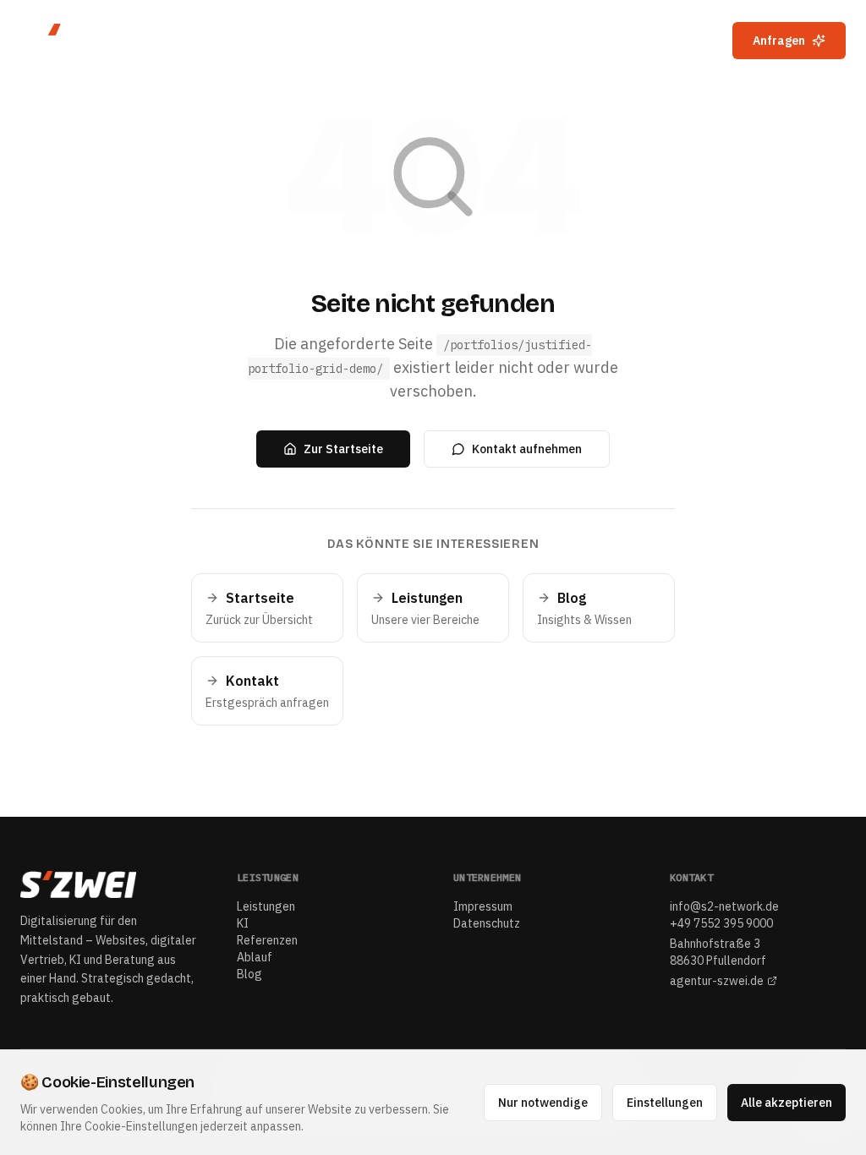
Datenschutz (486, 923)
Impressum (482, 906)
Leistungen (384, 40)
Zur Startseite (343, 449)
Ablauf (623, 40)
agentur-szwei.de (717, 980)
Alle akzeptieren (786, 1102)
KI (458, 40)
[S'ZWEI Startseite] (92, 40)
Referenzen (534, 40)
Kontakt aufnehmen (527, 449)
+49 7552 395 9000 (721, 923)
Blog (690, 40)
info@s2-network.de (724, 906)
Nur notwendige (543, 1102)
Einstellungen (665, 1102)
